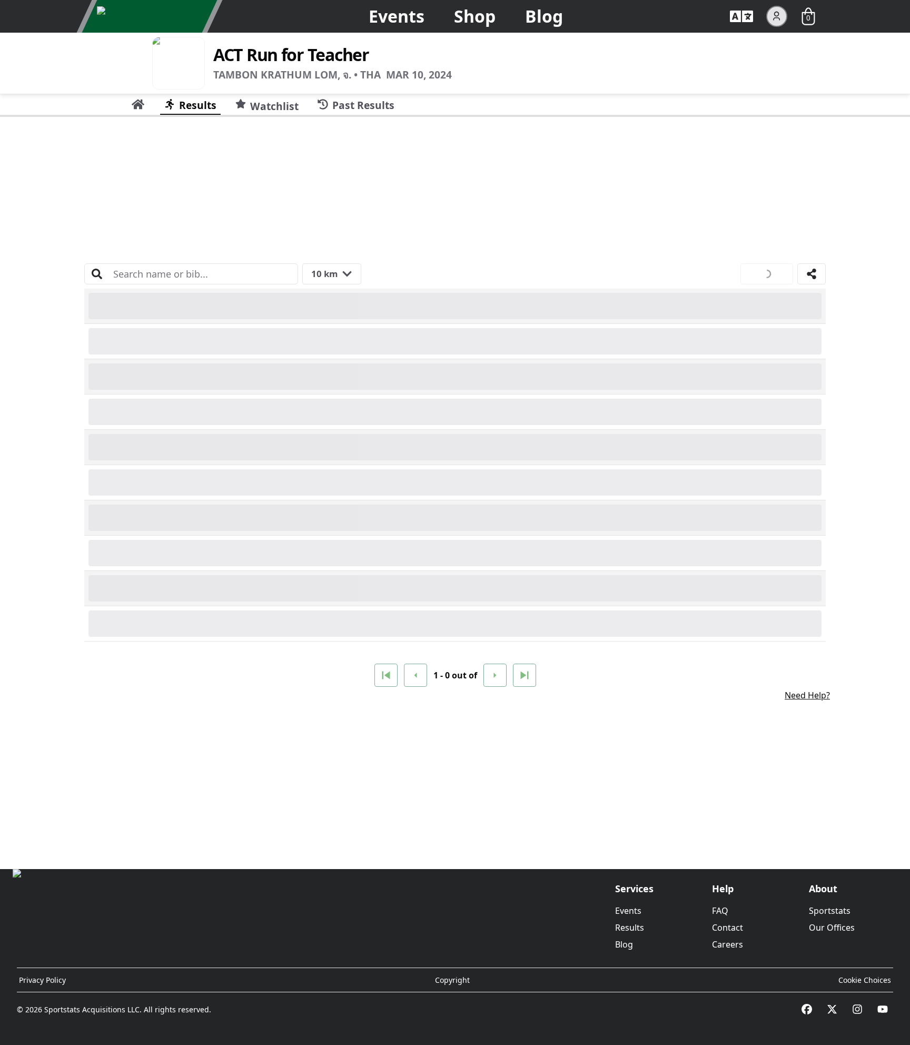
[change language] (741, 16)
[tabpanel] (455, 489)
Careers (727, 944)
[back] (415, 675)
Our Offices (832, 927)
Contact (727, 927)
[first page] (386, 675)
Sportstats (829, 910)
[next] (495, 675)
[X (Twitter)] (832, 1009)
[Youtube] (882, 1009)
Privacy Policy (42, 980)
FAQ (720, 910)
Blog (544, 16)
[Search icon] (97, 274)
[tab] (138, 104)
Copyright (452, 980)
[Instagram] (857, 1009)
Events (396, 16)
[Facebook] (806, 1009)
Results (629, 927)
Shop (475, 16)
